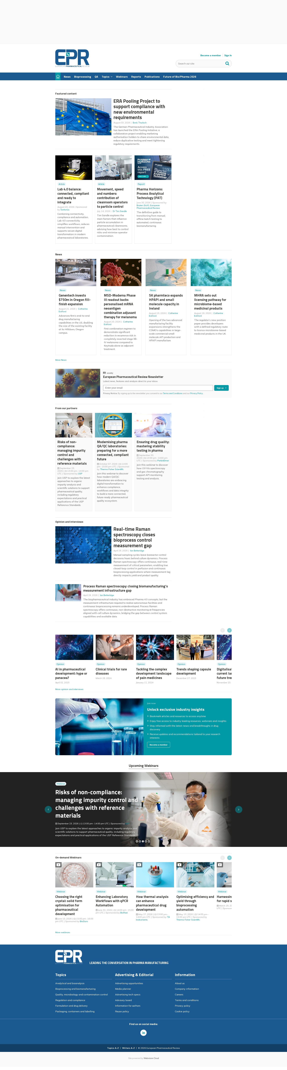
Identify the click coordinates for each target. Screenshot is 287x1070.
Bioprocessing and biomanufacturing (75, 988)
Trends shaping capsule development (193, 671)
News (62, 290)
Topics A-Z (113, 1048)
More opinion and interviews (69, 689)
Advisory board (123, 1000)
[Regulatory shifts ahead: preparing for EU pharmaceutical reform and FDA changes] (140, 841)
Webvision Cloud (151, 1058)
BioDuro (84, 921)
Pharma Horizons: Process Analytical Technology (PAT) (150, 193)
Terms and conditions (187, 1000)
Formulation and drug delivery (71, 1005)
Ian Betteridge (137, 550)
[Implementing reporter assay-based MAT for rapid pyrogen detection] (137, 841)
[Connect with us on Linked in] (143, 1033)
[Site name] (72, 66)
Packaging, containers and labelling (74, 1011)
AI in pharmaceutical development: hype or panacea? (71, 673)
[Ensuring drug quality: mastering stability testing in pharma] (146, 841)
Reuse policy (122, 1011)
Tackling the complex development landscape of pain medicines (153, 673)
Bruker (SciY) (143, 205)
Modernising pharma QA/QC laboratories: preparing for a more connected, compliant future (113, 450)
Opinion (60, 664)
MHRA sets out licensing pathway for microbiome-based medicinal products (210, 302)
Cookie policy (182, 1011)
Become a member (210, 55)
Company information (187, 988)
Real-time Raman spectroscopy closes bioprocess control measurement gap (134, 537)
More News (61, 360)
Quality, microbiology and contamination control (81, 994)
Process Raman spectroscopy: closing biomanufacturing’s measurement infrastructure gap (125, 588)
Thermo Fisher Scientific (112, 469)
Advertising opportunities (129, 983)
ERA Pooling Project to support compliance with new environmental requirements (139, 109)
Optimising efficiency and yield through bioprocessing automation (195, 903)
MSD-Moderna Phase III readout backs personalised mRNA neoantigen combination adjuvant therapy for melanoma (120, 306)
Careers (179, 994)
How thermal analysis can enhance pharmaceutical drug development (152, 903)
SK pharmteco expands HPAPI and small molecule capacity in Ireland (166, 302)
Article (62, 184)
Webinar (61, 789)
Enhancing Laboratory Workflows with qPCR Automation (112, 901)
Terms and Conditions (173, 393)
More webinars (62, 932)
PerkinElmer (163, 460)
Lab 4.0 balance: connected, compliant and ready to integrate (73, 195)
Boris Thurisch (139, 122)
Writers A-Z (128, 1048)
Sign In (228, 55)
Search (227, 62)
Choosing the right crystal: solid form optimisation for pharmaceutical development (68, 905)
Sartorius (65, 209)
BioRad (124, 912)
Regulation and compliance (70, 1000)
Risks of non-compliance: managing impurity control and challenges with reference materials (72, 452)
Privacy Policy (196, 393)
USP (80, 473)
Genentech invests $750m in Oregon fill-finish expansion (75, 300)
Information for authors (127, 1005)
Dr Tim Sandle (120, 211)
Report (141, 184)
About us (180, 983)
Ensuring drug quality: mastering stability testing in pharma (153, 446)
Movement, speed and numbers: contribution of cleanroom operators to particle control (112, 197)
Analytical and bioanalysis (69, 983)
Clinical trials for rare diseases (111, 671)
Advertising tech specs (127, 994)
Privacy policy (182, 1005)
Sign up (220, 388)
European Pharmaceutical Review (148, 206)
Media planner (123, 988)
